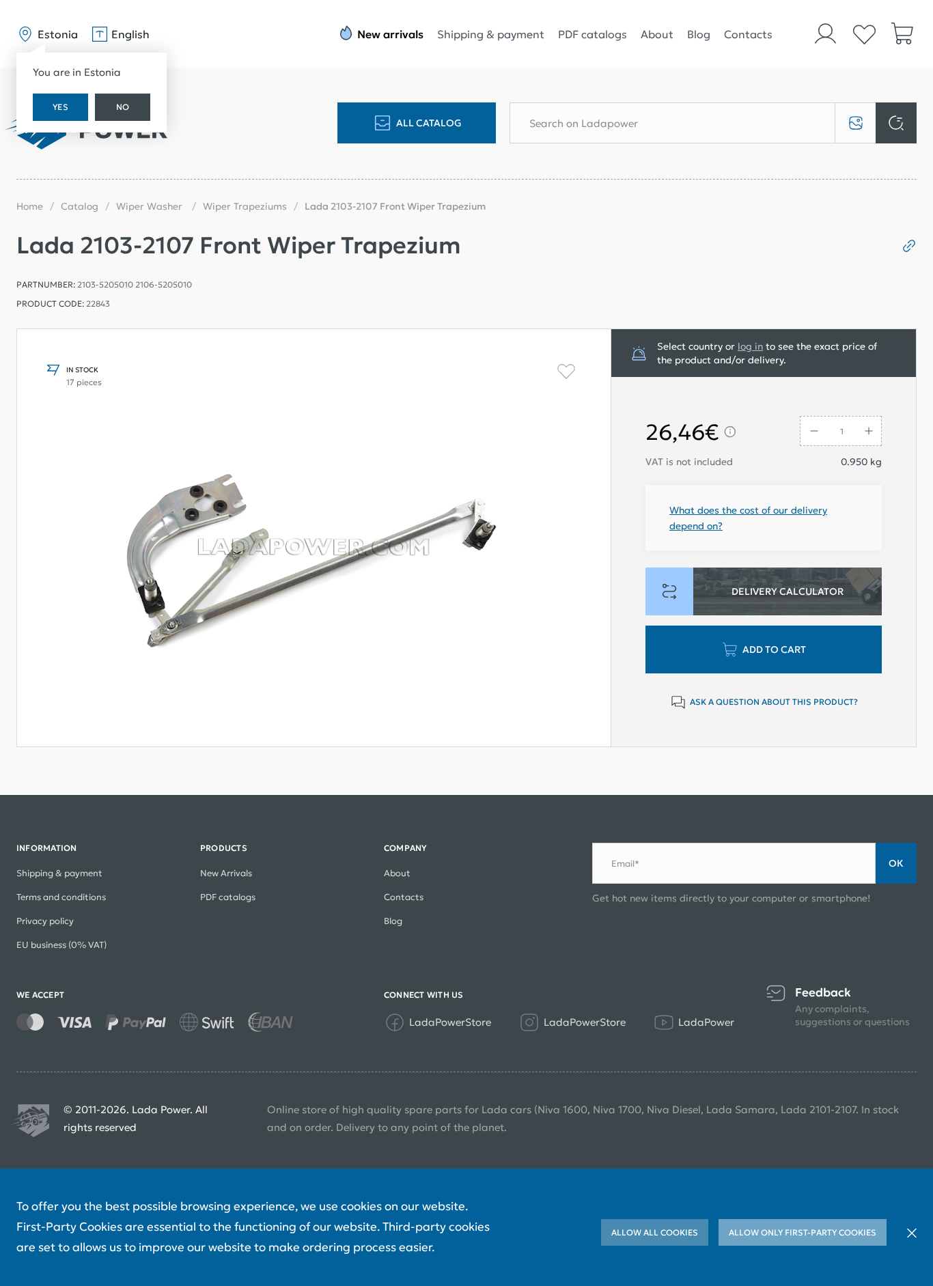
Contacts (748, 34)
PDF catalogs (592, 34)
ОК (896, 863)
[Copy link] (904, 245)
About (657, 34)
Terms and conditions (61, 897)
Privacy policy (45, 921)
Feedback (823, 992)
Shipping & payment (490, 34)
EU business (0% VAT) (61, 945)
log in (750, 346)
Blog (698, 34)
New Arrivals (226, 873)
